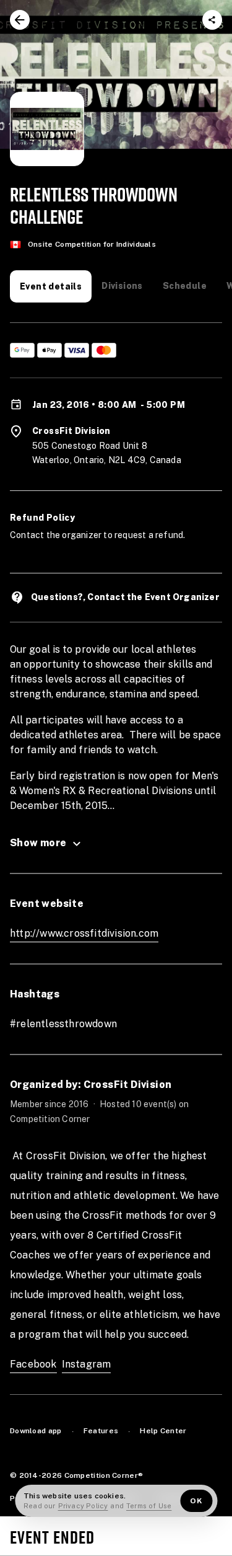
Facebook (33, 1364)
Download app (36, 1430)
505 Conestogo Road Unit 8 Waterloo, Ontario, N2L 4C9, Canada (106, 453)
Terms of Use (148, 1506)
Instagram (86, 1364)
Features (101, 1430)
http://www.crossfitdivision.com (84, 933)
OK (196, 1500)
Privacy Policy (83, 1506)
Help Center (163, 1430)
